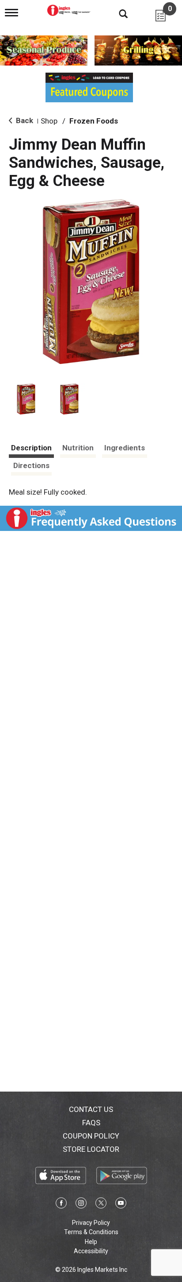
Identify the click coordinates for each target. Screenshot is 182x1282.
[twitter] (100, 1204)
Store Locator (91, 1149)
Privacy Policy (91, 1222)
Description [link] (31, 447)
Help (91, 1241)
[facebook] (61, 1204)
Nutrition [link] (78, 447)
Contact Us (91, 1109)
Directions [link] (31, 465)
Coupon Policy (91, 1135)
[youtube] (120, 1204)
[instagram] (81, 1204)
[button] (26, 399)
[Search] (117, 13)
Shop (49, 120)
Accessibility (91, 1251)
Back (23, 120)
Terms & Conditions (91, 1232)
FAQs (91, 1122)
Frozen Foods (93, 120)
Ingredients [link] (124, 447)
